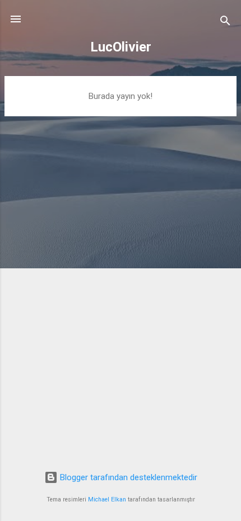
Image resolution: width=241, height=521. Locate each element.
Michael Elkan (107, 499)
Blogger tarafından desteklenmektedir (127, 477)
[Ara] (225, 23)
